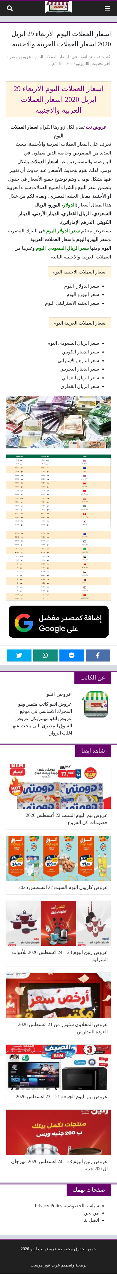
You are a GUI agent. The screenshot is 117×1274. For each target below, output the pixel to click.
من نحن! (90, 1212)
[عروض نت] (58, 7)
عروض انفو (90, 56)
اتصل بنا (91, 1220)
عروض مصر (20, 56)
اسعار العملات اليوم (52, 56)
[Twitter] (19, 655)
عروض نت (96, 127)
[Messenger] (71, 655)
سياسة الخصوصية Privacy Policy (67, 1205)
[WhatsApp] (45, 655)
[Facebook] (98, 655)
